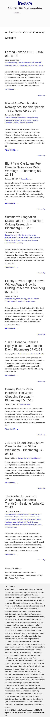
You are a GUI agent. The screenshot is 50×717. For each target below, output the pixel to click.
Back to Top (41, 95)
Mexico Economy (20, 120)
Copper (16, 517)
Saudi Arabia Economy (26, 65)
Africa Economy (10, 299)
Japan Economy (21, 240)
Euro (37, 517)
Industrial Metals (18, 522)
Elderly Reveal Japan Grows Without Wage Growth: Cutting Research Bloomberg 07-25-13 (25, 286)
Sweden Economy (19, 123)
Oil (17, 65)
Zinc (15, 527)
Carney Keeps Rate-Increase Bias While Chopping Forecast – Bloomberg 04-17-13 (19, 394)
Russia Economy (32, 522)
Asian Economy (21, 299)
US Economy (39, 65)
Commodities (9, 517)
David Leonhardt (35, 62)
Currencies (23, 517)
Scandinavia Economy (12, 524)
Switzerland (29, 123)
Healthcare (8, 522)
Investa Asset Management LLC (25, 3)
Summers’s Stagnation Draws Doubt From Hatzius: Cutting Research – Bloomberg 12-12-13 (24, 222)
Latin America (9, 120)
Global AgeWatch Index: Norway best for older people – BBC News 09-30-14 (25, 107)
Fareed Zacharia (10, 65)
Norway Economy (32, 120)
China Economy (22, 235)
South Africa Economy (27, 524)
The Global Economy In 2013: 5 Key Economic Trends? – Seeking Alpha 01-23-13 (25, 501)
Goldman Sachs (10, 240)
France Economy (22, 237)
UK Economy (9, 243)
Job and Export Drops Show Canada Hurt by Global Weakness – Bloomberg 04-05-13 (24, 448)
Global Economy (34, 237)
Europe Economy (10, 237)
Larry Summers (33, 240)
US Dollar (38, 524)
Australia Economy (11, 62)
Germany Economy (31, 117)
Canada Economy (24, 62)
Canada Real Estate (37, 354)
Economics (21, 117)
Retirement (8, 123)
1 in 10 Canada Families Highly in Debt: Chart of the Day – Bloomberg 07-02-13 (23, 345)
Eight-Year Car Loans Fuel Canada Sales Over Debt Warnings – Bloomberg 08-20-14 (23, 169)
